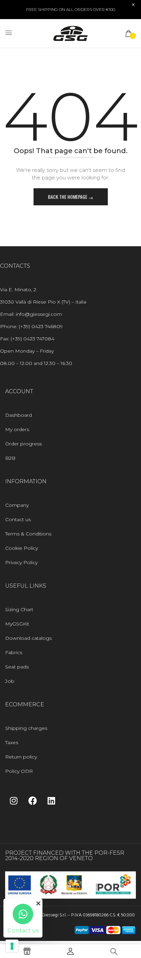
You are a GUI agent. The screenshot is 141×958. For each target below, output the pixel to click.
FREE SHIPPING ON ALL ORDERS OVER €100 (70, 9)
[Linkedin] (51, 800)
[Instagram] (13, 800)
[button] (129, 33)
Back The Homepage (68, 196)
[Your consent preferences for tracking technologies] (11, 946)
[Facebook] (32, 800)
